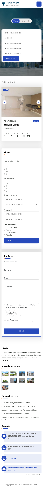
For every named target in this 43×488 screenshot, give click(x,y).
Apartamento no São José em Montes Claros (19, 410)
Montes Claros (11, 125)
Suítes (13, 133)
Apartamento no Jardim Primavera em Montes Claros (20, 419)
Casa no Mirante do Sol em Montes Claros (18, 406)
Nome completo (10, 262)
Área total (8, 210)
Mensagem (8, 286)
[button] (4, 102)
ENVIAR (21, 331)
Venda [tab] (16, 21)
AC (28, 133)
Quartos (6, 133)
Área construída (10, 195)
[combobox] (21, 33)
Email (6, 278)
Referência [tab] (26, 21)
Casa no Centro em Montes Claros (15, 414)
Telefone (7, 270)
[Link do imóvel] (6, 374)
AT (23, 133)
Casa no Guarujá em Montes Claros (16, 403)
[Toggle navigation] (39, 4)
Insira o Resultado (11, 320)
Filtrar (9, 240)
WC (18, 133)
